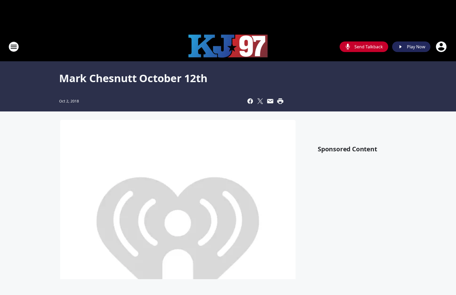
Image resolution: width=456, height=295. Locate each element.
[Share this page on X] (260, 101)
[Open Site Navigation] (13, 46)
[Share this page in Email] (270, 101)
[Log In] (442, 46)
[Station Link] (228, 47)
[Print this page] (280, 101)
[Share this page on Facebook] (250, 101)
